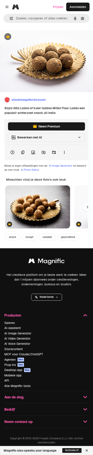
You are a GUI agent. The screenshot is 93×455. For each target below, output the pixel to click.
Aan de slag (14, 397)
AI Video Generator (17, 338)
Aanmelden (78, 7)
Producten (12, 315)
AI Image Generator (61, 166)
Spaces (9, 323)
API (6, 380)
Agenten (13, 360)
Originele (28, 37)
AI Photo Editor (30, 170)
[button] (46, 297)
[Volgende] (87, 206)
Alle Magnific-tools (17, 386)
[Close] (86, 450)
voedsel (47, 237)
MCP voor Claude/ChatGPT (23, 354)
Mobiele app (12, 375)
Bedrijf (9, 409)
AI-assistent (12, 328)
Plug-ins (13, 365)
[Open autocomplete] (10, 18)
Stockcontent (13, 349)
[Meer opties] (64, 152)
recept (29, 237)
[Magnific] (46, 262)
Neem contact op (18, 421)
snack (12, 237)
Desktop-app (17, 370)
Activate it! (72, 450)
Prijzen (58, 7)
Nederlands (47, 297)
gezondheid (68, 237)
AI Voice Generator (17, 344)
